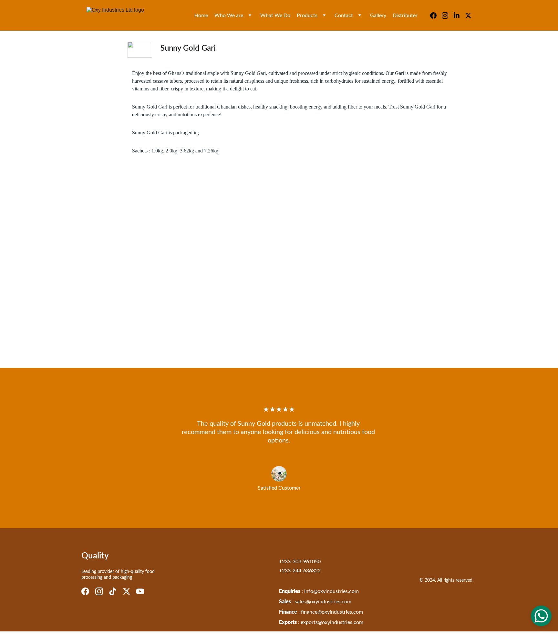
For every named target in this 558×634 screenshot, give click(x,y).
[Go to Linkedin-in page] (459, 15)
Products (307, 15)
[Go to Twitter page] (468, 15)
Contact (344, 15)
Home (201, 15)
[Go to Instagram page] (447, 15)
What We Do (275, 15)
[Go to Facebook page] (436, 15)
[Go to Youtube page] (140, 591)
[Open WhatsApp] (541, 616)
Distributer (405, 15)
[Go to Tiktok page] (113, 591)
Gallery (378, 15)
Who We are (228, 15)
